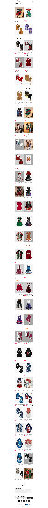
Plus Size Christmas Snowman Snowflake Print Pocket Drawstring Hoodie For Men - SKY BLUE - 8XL (19, 449)
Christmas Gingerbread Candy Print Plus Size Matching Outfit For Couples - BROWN (19, 35)
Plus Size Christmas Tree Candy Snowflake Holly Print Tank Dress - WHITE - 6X (19, 182)
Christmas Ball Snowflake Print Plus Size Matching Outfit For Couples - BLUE (19, 419)
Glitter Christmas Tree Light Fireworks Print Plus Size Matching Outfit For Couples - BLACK (19, 52)
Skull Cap (25, 492)
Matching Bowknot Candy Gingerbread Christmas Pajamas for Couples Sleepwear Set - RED (28, 479)
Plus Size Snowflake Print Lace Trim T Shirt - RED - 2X (28, 212)
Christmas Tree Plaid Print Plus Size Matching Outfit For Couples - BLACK (19, 374)
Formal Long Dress (19, 492)
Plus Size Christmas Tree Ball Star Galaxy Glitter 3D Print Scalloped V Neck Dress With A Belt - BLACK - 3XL (28, 197)
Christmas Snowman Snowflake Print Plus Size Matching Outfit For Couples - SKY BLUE (19, 404)
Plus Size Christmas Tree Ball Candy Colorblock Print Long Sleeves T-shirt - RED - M (19, 342)
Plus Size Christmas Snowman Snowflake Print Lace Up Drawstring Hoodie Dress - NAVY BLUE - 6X (19, 464)
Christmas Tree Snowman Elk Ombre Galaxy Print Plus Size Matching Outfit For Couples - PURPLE (28, 35)
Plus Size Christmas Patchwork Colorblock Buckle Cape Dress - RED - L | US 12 (19, 294)
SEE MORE (24, 485)
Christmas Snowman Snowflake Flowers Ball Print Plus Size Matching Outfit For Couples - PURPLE (28, 404)
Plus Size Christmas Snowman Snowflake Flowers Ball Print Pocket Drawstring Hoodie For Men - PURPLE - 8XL (28, 434)
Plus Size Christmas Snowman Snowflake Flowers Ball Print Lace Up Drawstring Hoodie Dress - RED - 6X (19, 389)
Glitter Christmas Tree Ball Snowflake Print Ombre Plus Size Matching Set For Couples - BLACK (28, 52)
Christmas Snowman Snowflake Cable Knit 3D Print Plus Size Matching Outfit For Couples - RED (28, 389)
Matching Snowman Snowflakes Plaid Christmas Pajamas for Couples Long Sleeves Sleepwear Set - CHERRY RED (19, 197)
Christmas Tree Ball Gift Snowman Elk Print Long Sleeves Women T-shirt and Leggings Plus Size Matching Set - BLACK (19, 479)
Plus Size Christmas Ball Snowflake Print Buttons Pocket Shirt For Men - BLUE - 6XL (19, 434)
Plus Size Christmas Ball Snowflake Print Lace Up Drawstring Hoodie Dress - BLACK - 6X (28, 374)
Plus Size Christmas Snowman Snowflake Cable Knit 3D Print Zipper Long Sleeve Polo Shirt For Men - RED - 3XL (28, 449)
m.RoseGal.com (20, 1)
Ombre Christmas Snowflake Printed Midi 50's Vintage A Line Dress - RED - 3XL (28, 182)
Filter (30, 5)
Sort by (22, 5)
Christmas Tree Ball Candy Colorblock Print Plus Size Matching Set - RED (28, 342)
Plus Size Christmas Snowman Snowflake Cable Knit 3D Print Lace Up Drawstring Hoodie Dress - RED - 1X (28, 419)
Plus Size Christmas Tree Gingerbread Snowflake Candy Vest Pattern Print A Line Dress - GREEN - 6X (19, 227)
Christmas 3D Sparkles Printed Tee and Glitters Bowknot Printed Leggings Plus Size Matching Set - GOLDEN (28, 102)
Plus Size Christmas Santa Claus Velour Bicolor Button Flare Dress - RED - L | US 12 (19, 212)
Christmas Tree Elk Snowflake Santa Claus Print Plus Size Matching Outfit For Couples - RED (19, 134)
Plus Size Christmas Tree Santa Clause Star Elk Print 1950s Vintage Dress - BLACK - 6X (28, 227)
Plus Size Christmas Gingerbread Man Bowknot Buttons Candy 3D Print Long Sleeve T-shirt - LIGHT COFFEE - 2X (19, 102)
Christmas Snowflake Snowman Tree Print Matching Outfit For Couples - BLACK (28, 464)
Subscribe (30, 498)
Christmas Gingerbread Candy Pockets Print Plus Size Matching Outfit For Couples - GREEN (28, 134)
